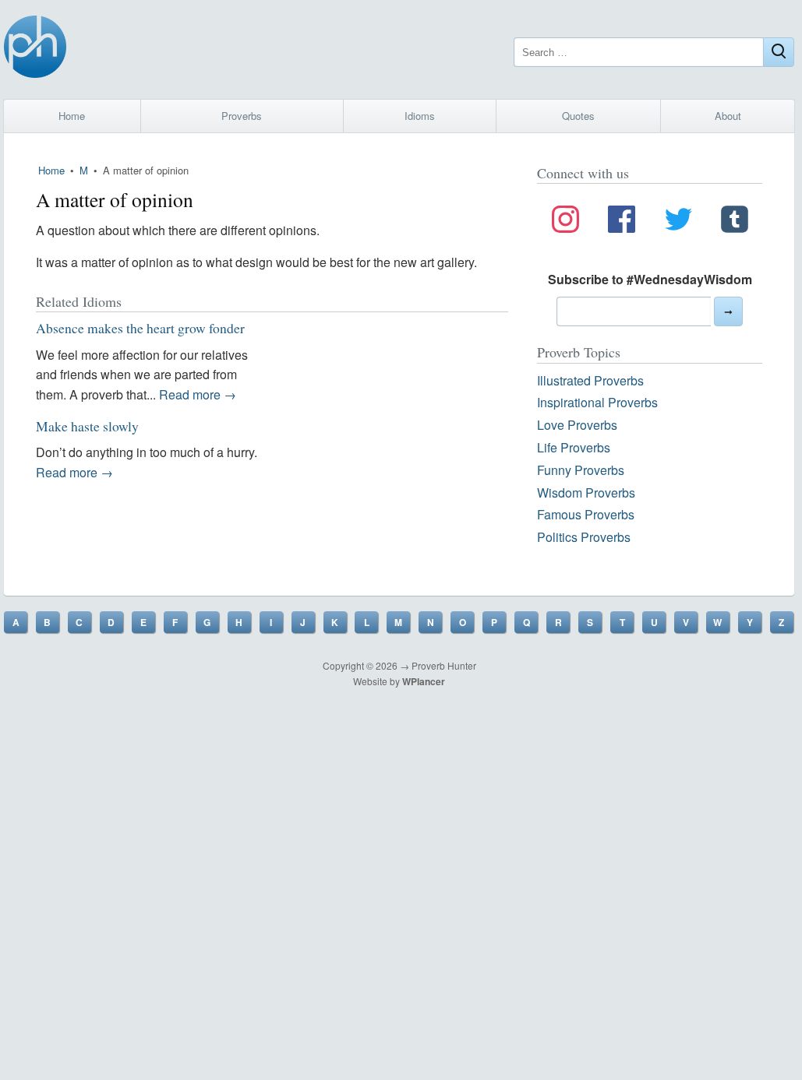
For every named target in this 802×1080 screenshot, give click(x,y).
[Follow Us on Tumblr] (734, 222)
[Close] (778, 52)
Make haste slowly (87, 426)
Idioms (420, 115)
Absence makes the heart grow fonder (140, 327)
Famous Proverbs (585, 514)
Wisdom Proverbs (586, 492)
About (728, 115)
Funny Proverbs (580, 470)
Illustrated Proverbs (590, 380)
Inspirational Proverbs (597, 402)
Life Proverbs (573, 447)
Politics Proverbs (584, 537)
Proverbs (241, 115)
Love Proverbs (577, 425)
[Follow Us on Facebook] (621, 222)
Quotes (578, 115)
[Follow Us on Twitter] (678, 222)
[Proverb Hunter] (35, 49)
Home (71, 115)
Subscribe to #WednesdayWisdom (650, 279)
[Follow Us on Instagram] (565, 222)
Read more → (197, 394)
